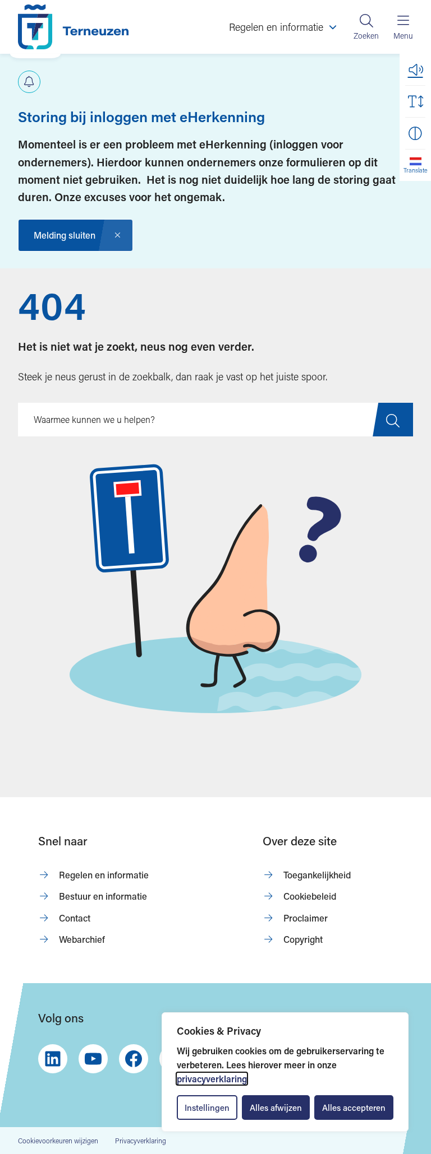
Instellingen (207, 1107)
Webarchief (82, 939)
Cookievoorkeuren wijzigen (58, 1140)
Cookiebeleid (309, 896)
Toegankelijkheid (317, 875)
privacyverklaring (212, 1079)
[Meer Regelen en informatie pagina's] (333, 27)
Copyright (303, 939)
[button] (415, 69)
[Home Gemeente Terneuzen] (73, 26)
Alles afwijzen (276, 1107)
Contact (74, 918)
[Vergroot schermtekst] (415, 101)
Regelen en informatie (104, 875)
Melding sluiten (64, 235)
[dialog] (285, 1072)
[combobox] (215, 419)
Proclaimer (305, 918)
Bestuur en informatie (103, 896)
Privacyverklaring (140, 1140)
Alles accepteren (354, 1107)
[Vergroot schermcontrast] (415, 133)
